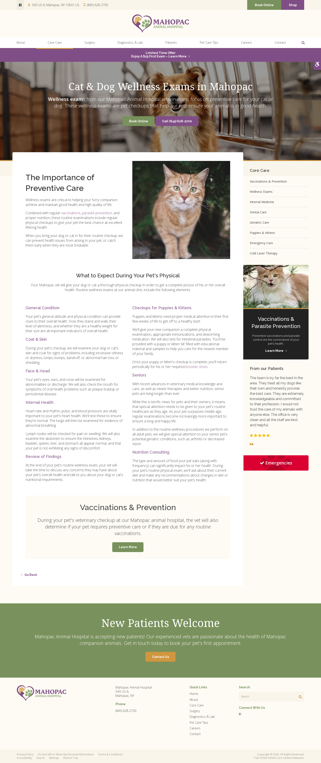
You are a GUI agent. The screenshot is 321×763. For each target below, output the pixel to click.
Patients (171, 42)
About (20, 42)
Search (40, 758)
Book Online (264, 5)
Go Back (30, 575)
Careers (246, 42)
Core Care (55, 42)
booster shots (197, 366)
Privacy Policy (25, 754)
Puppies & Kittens (262, 233)
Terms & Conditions (110, 754)
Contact (280, 42)
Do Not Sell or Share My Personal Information (66, 754)
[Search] (300, 696)
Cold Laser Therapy (263, 253)
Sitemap (54, 758)
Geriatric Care (259, 222)
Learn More (128, 547)
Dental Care (258, 212)
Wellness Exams (261, 192)
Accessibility (24, 758)
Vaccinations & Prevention (268, 181)
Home (194, 694)
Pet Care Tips (209, 42)
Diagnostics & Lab (130, 42)
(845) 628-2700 (97, 5)
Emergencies (278, 463)
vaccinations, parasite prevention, (87, 213)
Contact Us (160, 657)
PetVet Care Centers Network (286, 758)
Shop (293, 5)
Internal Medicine (262, 202)
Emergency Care (261, 243)
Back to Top (70, 758)
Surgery (90, 42)
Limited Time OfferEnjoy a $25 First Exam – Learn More (158, 54)
